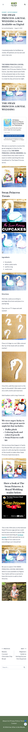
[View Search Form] (25, 4)
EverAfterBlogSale (8, 28)
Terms (23, 721)
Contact (14, 723)
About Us (6, 721)
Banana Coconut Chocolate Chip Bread (7, 654)
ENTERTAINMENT (13, 12)
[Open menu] (3, 4)
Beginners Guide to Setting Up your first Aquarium (21, 654)
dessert (4, 12)
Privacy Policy (15, 721)
